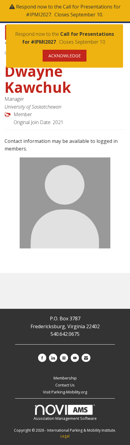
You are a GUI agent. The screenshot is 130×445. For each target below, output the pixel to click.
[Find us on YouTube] (75, 358)
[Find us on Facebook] (42, 358)
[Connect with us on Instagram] (64, 358)
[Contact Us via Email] (86, 358)
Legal (65, 436)
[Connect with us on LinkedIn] (53, 358)
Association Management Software (65, 418)
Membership (65, 378)
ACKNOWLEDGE (64, 56)
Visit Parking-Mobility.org (65, 392)
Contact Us (65, 385)
